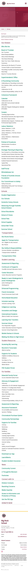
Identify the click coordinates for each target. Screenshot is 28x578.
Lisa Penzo (24, 549)
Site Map (2, 566)
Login (22, 565)
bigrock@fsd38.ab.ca (22, 536)
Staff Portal (17, 565)
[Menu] (26, 3)
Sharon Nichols (23, 547)
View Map (3, 529)
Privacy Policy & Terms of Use (6, 565)
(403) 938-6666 (23, 534)
